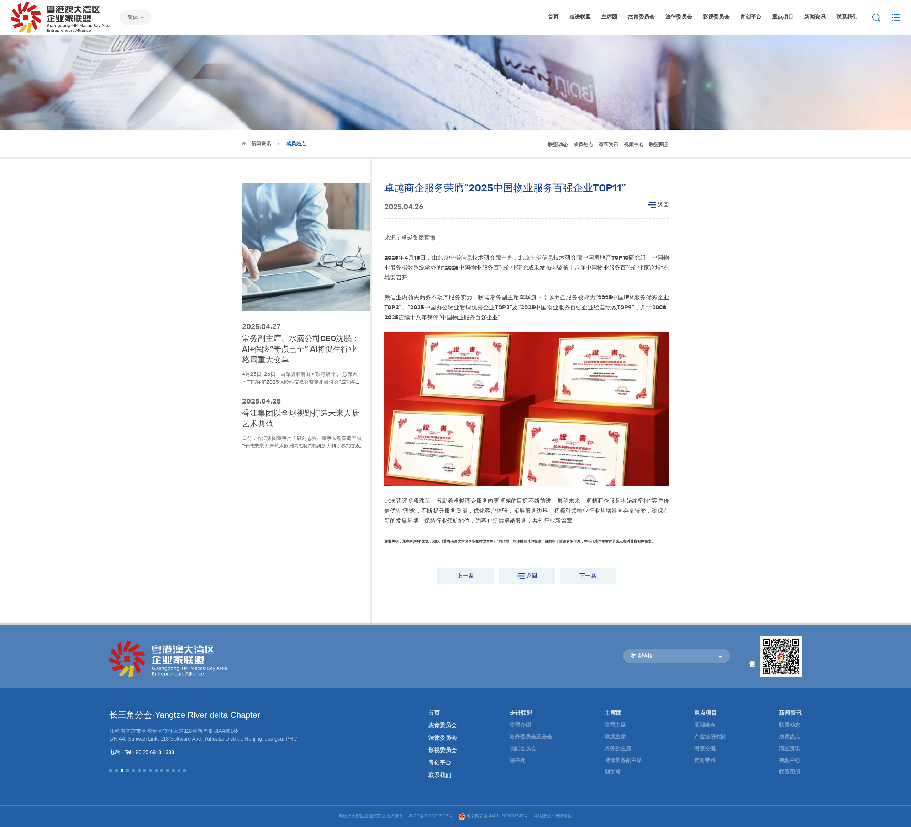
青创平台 (751, 17)
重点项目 (783, 17)
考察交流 (705, 748)
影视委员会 (716, 17)
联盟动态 (558, 144)
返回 (663, 205)
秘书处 (518, 760)
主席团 (609, 17)
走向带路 (705, 760)
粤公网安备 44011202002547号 (497, 815)
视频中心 (634, 144)
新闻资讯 (815, 17)
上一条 (465, 576)
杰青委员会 (641, 17)
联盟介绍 (520, 725)
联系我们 (847, 17)
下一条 (587, 576)
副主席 (613, 772)
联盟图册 (659, 144)
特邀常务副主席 (623, 760)
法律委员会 (678, 17)
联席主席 (615, 736)
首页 (553, 17)
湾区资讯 (608, 144)
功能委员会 (523, 748)
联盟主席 (615, 725)
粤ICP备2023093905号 (430, 815)
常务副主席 (618, 748)
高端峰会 (705, 725)
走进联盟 (580, 17)
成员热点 (583, 144)
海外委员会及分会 (531, 736)
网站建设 (542, 815)
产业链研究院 (710, 736)
